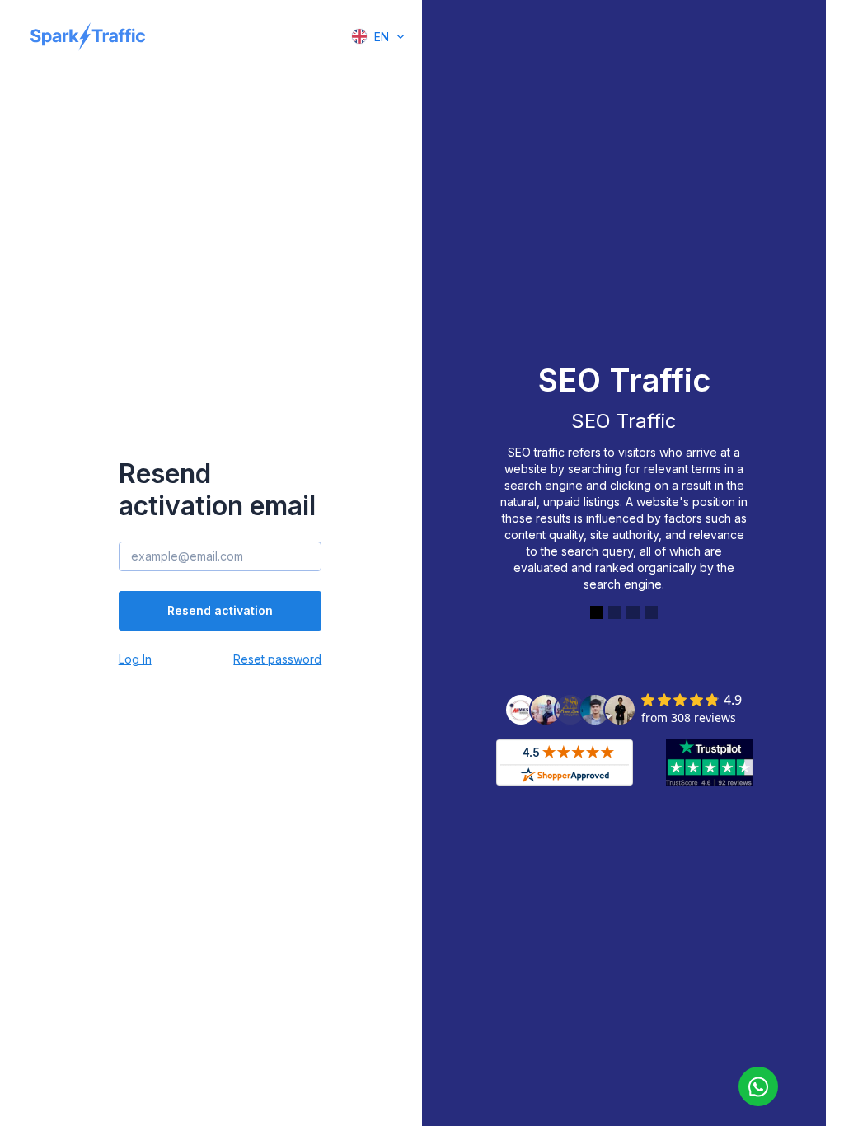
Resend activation (220, 610)
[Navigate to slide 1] (596, 612)
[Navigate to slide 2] (614, 612)
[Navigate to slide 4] (651, 612)
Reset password (277, 659)
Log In (135, 659)
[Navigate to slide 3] (633, 612)
